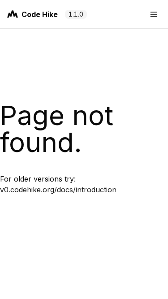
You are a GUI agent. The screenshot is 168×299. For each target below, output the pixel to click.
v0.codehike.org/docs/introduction (58, 189)
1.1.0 (76, 14)
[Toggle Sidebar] (153, 14)
